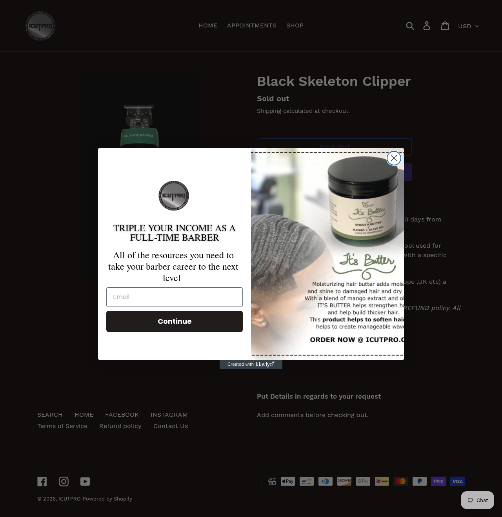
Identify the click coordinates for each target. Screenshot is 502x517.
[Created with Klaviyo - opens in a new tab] (251, 364)
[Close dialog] (394, 158)
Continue (175, 321)
